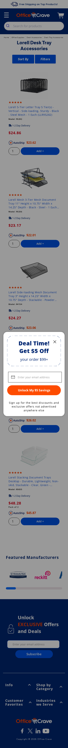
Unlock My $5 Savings (34, 390)
